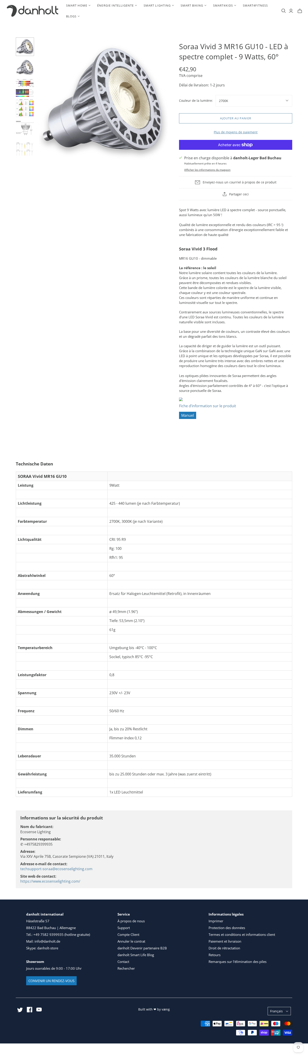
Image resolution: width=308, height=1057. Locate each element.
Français (276, 1011)
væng (166, 1009)
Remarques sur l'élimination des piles (238, 961)
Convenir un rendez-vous (51, 980)
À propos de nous (131, 921)
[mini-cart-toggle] (299, 10)
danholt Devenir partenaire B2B (142, 948)
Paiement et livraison (225, 941)
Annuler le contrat (131, 941)
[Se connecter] (291, 10)
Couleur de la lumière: (196, 100)
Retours (215, 955)
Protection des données (227, 927)
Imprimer (216, 921)
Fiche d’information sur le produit (207, 405)
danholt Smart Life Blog (135, 955)
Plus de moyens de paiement (235, 132)
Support (123, 927)
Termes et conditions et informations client (242, 934)
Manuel (187, 415)
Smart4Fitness (255, 5)
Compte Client (128, 934)
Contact (123, 961)
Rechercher (126, 968)
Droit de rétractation (224, 948)
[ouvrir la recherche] (283, 11)
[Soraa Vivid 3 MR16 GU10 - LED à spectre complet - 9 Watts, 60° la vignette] (25, 46)
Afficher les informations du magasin (207, 170)
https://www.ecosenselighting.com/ (50, 881)
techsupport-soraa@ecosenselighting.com (56, 868)
